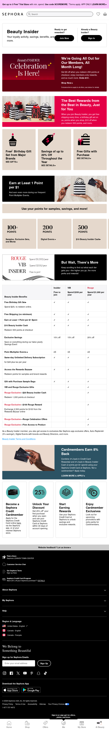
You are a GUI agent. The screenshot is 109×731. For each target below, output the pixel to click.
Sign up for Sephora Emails (15, 657)
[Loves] (98, 14)
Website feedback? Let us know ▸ (54, 547)
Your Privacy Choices (56, 704)
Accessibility (32, 704)
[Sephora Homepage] (12, 14)
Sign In (91, 38)
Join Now (64, 38)
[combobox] (60, 14)
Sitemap (42, 704)
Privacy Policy (7, 704)
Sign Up (44, 663)
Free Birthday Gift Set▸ (15, 302)
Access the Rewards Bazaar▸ (18, 369)
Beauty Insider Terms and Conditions (18, 438)
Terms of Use (20, 704)
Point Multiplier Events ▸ (16, 351)
